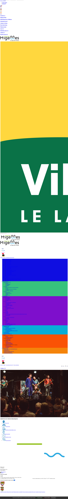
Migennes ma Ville (8, 293)
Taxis (6, 321)
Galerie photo (8, 292)
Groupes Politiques (8, 274)
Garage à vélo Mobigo (9, 324)
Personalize (53, 497)
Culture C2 (2, 32)
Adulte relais (8, 315)
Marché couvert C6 (4, 34)
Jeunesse (7, 300)
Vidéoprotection (8, 303)
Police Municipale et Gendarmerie (11, 302)
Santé (5, 316)
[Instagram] (3, 252)
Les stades (7, 347)
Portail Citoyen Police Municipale (9, 351)
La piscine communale (9, 346)
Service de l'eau (8, 262)
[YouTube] (3, 361)
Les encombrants (8, 267)
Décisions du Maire (9, 272)
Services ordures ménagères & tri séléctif (12, 266)
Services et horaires (9, 260)
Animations (5, 306)
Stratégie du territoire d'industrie (10, 328)
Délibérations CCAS (9, 273)
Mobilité (5, 319)
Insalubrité (7, 318)
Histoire (7, 283)
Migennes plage (3, 26)
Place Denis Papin (3, 25)
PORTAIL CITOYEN (9, 305)
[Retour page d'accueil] (10, 240)
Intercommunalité (8, 268)
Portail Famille (6, 349)
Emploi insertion (6, 332)
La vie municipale (6, 269)
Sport (6, 310)
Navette (7, 320)
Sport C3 (2, 28)
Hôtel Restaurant (8, 342)
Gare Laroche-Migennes (9, 290)
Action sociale (6, 312)
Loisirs (7, 311)
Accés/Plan (5, 295)
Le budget (7, 275)
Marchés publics (8, 263)
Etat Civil (7, 278)
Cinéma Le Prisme (3, 23)
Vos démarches (6, 277)
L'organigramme (8, 264)
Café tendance (8, 331)
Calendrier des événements (10, 308)
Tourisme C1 (2, 15)
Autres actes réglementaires (10, 271)
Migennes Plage (3, 17)
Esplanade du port (3, 21)
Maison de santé (8, 345)
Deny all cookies (47, 497)
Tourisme (5, 286)
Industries (7, 327)
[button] (65, 366)
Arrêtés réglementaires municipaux (11, 270)
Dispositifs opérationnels (9, 337)
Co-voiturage (8, 323)
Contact (2, 472)
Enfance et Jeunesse (7, 297)
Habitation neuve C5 (4, 30)
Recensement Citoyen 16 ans (8, 353)
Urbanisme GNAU (7, 350)
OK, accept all (39, 497)
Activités (5, 309)
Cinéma (7, 341)
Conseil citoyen (8, 339)
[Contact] (3, 363)
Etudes (7, 336)
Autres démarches (8, 280)
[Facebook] (2, 248)
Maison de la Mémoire (9, 343)
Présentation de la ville (7, 282)
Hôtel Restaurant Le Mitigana (6, 19)
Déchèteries (7, 265)
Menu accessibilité (3, 0)
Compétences (6, 276)
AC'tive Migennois (7, 333)
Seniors (7, 313)
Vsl (6, 322)
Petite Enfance (8, 298)
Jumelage (7, 285)
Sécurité (5, 301)
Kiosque (5, 291)
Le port (7, 288)
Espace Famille (8, 314)
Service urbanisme (8, 261)
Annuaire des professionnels (10, 317)
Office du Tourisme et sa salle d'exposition (12, 287)
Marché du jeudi (8, 307)
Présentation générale (9, 329)
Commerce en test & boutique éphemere (12, 330)
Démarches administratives (8, 352)
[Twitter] (3, 250)
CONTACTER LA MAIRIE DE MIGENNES (7, 257)
